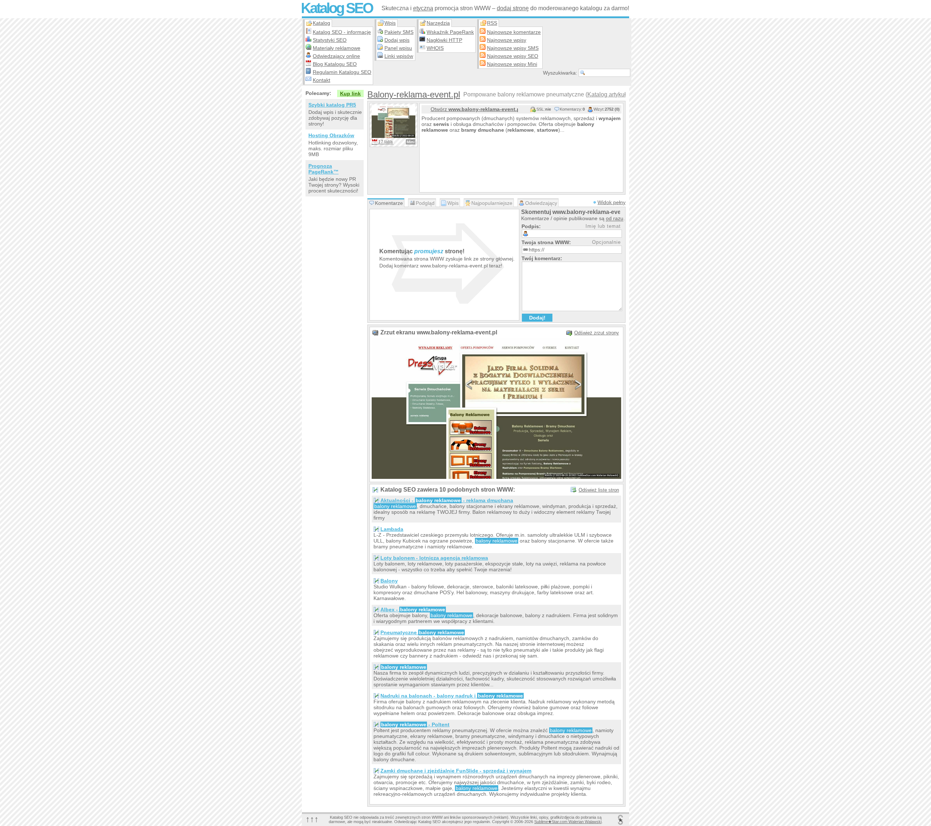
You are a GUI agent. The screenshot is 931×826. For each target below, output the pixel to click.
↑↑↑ (312, 819)
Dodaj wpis (396, 40)
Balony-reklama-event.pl (413, 94)
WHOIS (435, 48)
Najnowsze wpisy (506, 40)
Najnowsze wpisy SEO (512, 56)
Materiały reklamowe (336, 48)
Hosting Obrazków (331, 135)
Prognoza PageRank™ (323, 169)
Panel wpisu (398, 48)
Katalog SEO (336, 8)
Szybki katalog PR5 (332, 105)
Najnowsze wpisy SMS (513, 48)
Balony (389, 581)
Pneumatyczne (422, 632)
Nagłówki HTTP (444, 40)
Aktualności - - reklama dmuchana (446, 500)
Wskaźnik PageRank (450, 32)
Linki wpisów (398, 56)
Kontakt (321, 80)
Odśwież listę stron (599, 490)
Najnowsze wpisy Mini (512, 64)
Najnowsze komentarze (514, 32)
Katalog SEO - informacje (342, 32)
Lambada (391, 529)
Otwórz (474, 109)
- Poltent (415, 724)
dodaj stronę (513, 8)
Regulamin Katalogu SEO (342, 72)
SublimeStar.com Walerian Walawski (568, 821)
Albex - (412, 609)
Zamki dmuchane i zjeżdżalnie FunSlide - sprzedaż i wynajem (455, 771)
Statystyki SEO (330, 40)
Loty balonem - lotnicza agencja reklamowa (434, 558)
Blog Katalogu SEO (335, 64)
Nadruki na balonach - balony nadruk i (451, 696)
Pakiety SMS (398, 32)
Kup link (350, 93)
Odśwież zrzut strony (596, 332)
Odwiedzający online (336, 56)
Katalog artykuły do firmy (619, 94)
